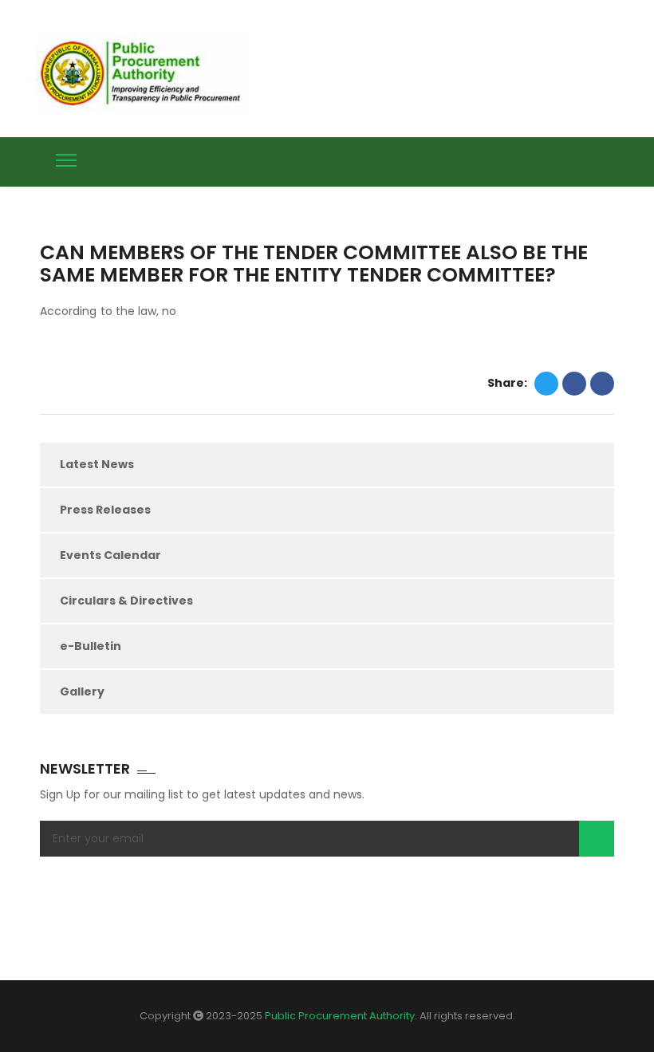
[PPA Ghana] (145, 73)
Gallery (82, 691)
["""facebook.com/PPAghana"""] (578, 159)
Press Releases (105, 510)
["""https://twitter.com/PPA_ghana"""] (548, 159)
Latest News (97, 464)
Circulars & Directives (126, 601)
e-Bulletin (90, 646)
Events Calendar (110, 555)
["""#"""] (608, 159)
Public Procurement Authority (340, 1015)
